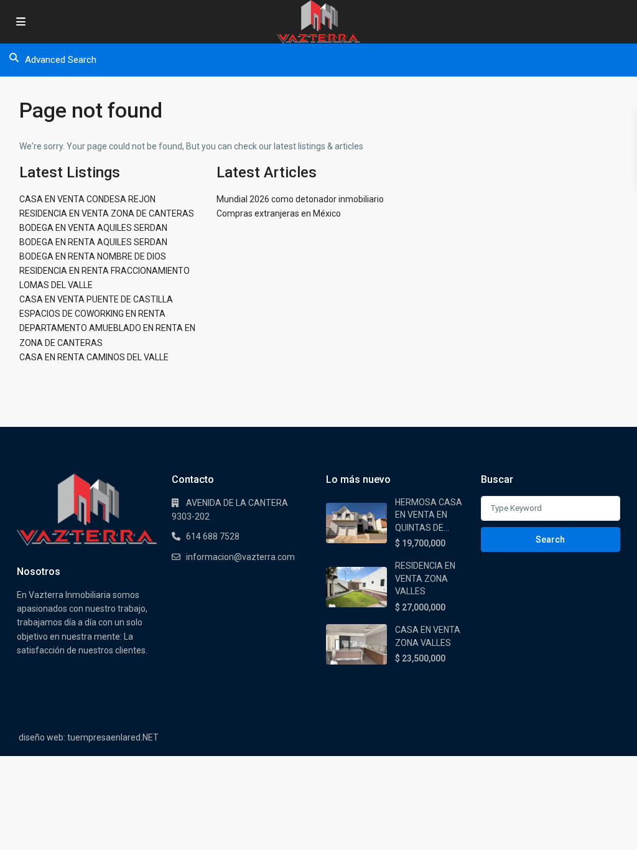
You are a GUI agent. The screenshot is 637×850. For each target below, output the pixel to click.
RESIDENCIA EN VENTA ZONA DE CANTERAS (106, 213)
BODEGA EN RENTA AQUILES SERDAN (93, 242)
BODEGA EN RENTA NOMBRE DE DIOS (92, 256)
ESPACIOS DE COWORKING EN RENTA (92, 314)
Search (550, 539)
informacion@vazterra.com (240, 557)
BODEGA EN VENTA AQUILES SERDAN (93, 228)
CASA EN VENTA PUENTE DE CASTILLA (96, 299)
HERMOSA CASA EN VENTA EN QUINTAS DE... (428, 515)
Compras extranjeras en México (278, 213)
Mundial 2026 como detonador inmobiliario (300, 199)
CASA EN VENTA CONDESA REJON (87, 199)
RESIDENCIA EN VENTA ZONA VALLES (425, 578)
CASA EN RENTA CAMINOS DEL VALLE (94, 357)
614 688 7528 (212, 536)
